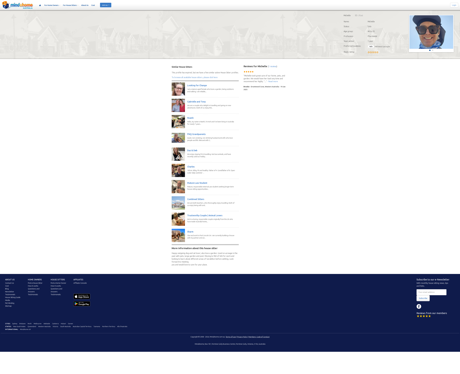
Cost (93, 5)
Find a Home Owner (58, 283)
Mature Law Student (197, 183)
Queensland (32, 326)
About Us (84, 5)
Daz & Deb (192, 150)
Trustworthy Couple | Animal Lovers (204, 215)
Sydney (14, 323)
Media (7, 300)
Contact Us (9, 283)
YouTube (433, 306)
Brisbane (22, 323)
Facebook (419, 306)
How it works (33, 286)
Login (454, 5)
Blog (7, 289)
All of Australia (122, 326)
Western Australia (44, 326)
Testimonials (10, 294)
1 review (272, 66)
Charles (191, 166)
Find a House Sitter (35, 283)
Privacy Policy (242, 337)
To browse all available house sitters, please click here (195, 77)
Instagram (426, 306)
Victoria (55, 326)
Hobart (63, 323)
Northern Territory (108, 326)
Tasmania (97, 326)
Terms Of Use (231, 337)
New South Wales (19, 326)
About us (10, 279)
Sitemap (8, 306)
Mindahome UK (25, 329)
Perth (30, 323)
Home (40, 5)
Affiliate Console (80, 283)
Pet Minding (9, 303)
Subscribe (423, 298)
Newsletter (9, 292)
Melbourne (37, 323)
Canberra (55, 323)
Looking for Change (197, 85)
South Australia (65, 326)
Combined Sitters (195, 199)
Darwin (70, 323)
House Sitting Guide (12, 297)
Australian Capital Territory (82, 326)
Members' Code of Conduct (259, 337)
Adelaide (47, 323)
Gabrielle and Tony (196, 101)
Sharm (190, 231)
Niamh (190, 118)
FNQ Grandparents (196, 134)
